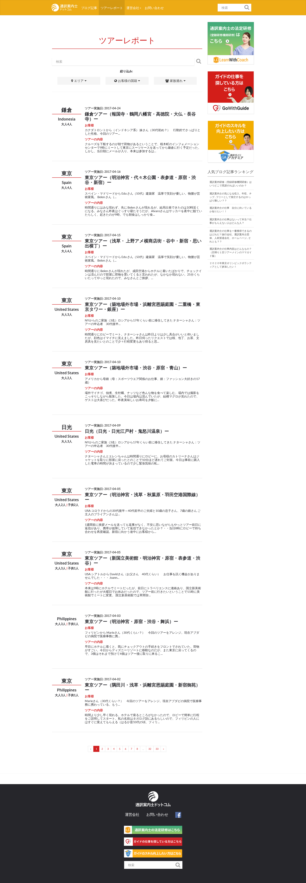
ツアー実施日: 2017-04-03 (103, 615)
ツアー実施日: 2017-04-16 (103, 171)
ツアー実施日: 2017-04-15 (103, 235)
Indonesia (66, 119)
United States (67, 309)
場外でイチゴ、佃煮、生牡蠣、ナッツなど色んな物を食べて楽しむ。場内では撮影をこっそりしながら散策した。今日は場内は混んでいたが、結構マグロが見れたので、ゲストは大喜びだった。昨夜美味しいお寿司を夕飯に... (142, 396)
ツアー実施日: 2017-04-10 (103, 298)
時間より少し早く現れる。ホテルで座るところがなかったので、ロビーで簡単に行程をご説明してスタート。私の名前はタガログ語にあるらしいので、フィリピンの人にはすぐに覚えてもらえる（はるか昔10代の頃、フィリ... (142, 718)
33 (157, 748)
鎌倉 (66, 110)
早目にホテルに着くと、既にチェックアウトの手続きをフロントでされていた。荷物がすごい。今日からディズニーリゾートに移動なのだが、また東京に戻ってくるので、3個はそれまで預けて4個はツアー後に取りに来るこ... (142, 650)
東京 (66, 173)
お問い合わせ (154, 8)
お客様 (89, 125)
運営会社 (133, 8)
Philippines (66, 618)
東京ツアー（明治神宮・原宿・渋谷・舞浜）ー (131, 621)
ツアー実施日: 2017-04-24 (103, 108)
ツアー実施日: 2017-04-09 (103, 425)
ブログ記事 (90, 8)
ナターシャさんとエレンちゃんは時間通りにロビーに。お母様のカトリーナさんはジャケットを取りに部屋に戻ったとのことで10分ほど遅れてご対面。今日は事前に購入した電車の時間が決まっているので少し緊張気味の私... (142, 460)
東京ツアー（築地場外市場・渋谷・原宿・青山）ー (136, 367)
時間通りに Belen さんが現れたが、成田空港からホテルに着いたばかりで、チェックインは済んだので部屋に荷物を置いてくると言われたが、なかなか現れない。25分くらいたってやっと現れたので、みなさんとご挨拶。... (143, 274)
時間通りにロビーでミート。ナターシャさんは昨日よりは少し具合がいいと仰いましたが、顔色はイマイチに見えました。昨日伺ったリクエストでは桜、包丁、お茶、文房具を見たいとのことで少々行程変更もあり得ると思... (142, 338)
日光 (66, 427)
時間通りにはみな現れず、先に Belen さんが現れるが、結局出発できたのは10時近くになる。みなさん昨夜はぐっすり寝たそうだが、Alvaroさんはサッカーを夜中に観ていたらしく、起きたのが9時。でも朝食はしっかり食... (143, 211)
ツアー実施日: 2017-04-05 (103, 488)
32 (149, 748)
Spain (67, 182)
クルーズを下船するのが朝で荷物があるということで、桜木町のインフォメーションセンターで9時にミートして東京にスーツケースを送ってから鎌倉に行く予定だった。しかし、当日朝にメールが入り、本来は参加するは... (143, 147)
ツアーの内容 (94, 139)
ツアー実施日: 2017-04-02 (103, 679)
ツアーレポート (112, 8)
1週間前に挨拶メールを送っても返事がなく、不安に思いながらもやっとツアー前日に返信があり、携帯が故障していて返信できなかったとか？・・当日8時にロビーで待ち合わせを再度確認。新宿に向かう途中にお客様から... (143, 528)
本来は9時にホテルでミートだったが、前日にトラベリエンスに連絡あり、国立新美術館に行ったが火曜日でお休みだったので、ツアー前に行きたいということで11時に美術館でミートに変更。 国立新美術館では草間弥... (143, 591)
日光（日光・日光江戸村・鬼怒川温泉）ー (127, 431)
